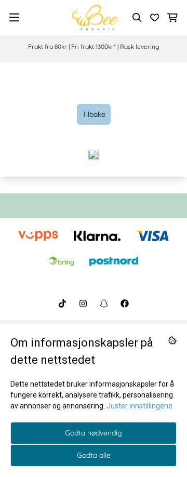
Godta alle (94, 455)
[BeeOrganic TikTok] (62, 303)
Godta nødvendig (93, 433)
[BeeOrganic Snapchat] (104, 303)
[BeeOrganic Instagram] (83, 303)
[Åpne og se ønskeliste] (155, 18)
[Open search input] (137, 17)
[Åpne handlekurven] (172, 18)
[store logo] (93, 18)
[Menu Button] (14, 18)
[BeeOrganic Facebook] (124, 303)
